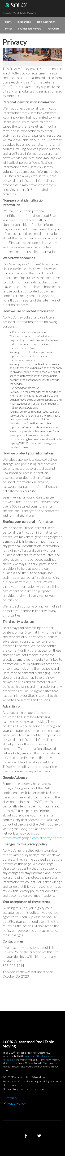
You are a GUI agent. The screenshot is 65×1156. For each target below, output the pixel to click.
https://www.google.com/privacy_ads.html (33, 838)
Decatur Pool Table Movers (19, 12)
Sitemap (10, 1097)
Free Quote (53, 28)
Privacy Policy (14, 1103)
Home (8, 21)
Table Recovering (46, 21)
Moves (8, 28)
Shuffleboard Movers (29, 28)
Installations (24, 21)
